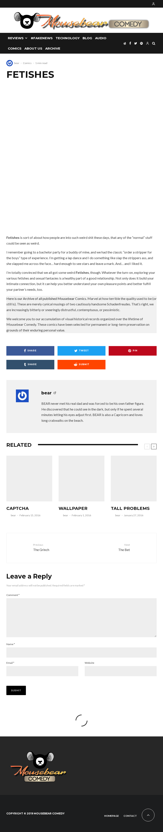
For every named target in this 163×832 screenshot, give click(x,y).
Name (10, 644)
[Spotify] (141, 43)
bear (16, 63)
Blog (87, 38)
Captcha (17, 508)
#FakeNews (42, 38)
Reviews (16, 38)
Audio (100, 38)
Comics (14, 48)
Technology (68, 38)
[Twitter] (136, 43)
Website (89, 662)
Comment (13, 595)
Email (10, 662)
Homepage (111, 815)
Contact (130, 815)
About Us (33, 48)
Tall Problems (130, 508)
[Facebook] (130, 43)
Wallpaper (73, 508)
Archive (52, 48)
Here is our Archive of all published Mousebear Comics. (46, 298)
